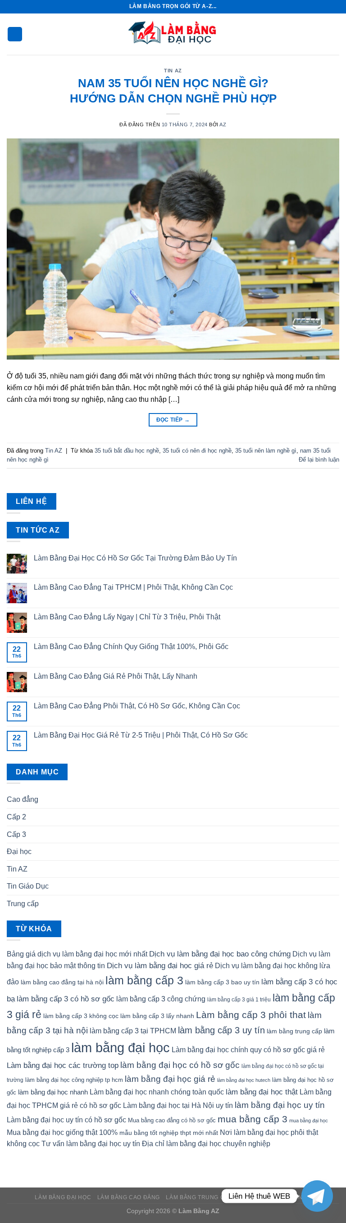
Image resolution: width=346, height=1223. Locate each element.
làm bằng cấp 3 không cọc (80, 1015)
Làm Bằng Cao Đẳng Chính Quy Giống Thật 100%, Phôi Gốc (131, 646)
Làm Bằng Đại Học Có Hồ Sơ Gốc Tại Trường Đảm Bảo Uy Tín (135, 558)
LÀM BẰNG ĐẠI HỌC (63, 1197)
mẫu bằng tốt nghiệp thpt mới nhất (168, 1132)
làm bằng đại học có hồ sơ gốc (180, 1065)
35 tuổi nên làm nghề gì (265, 450)
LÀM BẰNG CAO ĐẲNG (128, 1197)
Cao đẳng (22, 799)
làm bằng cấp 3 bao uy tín (222, 982)
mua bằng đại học (308, 1120)
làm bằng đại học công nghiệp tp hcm (74, 1079)
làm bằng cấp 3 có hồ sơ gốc (65, 998)
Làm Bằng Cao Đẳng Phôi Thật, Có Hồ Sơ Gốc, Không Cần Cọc (137, 706)
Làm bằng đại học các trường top (62, 1065)
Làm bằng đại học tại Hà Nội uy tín (178, 1105)
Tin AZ (173, 70)
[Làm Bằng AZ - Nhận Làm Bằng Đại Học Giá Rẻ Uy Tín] (173, 34)
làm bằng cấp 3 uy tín (221, 1030)
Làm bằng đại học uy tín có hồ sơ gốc (66, 1120)
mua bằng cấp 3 (252, 1119)
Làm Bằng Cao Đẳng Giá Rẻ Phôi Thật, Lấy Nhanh (115, 676)
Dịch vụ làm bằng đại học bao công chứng (220, 954)
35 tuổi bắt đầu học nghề (127, 450)
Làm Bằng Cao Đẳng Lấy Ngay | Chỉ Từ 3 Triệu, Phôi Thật (127, 617)
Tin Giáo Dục (28, 886)
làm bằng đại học (120, 1047)
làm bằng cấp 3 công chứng (160, 999)
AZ (222, 124)
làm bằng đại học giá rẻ (170, 1079)
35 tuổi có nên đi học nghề (197, 450)
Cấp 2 (16, 817)
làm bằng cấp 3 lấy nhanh (157, 1015)
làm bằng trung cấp (294, 1031)
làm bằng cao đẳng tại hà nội (62, 982)
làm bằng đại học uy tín (280, 1105)
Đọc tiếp (173, 420)
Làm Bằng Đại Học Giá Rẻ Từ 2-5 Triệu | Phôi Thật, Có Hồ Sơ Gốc (141, 735)
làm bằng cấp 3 (144, 980)
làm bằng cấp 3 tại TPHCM (133, 1031)
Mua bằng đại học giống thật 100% (62, 1132)
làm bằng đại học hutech (243, 1080)
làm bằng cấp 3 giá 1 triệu (239, 999)
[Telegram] (317, 1196)
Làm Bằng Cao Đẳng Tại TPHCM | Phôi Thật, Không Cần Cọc (133, 587)
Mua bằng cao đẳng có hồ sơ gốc (172, 1120)
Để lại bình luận (319, 459)
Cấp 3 (16, 834)
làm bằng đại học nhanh (53, 1092)
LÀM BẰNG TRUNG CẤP (199, 1197)
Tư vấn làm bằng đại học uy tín (90, 1143)
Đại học (19, 851)
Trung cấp (23, 903)
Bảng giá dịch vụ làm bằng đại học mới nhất (77, 954)
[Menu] (15, 34)
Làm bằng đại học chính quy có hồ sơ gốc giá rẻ (248, 1050)
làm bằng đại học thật (262, 1092)
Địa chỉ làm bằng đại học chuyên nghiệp (206, 1143)
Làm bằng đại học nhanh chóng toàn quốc (157, 1092)
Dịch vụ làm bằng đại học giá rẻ (160, 965)
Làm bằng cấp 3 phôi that (251, 1015)
